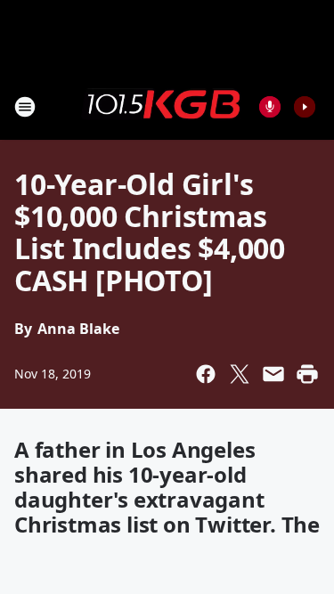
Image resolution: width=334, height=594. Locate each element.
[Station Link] (161, 106)
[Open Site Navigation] (25, 107)
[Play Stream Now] (304, 107)
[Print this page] (307, 374)
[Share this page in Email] (273, 374)
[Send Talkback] (270, 107)
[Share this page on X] (239, 374)
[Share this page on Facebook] (205, 374)
